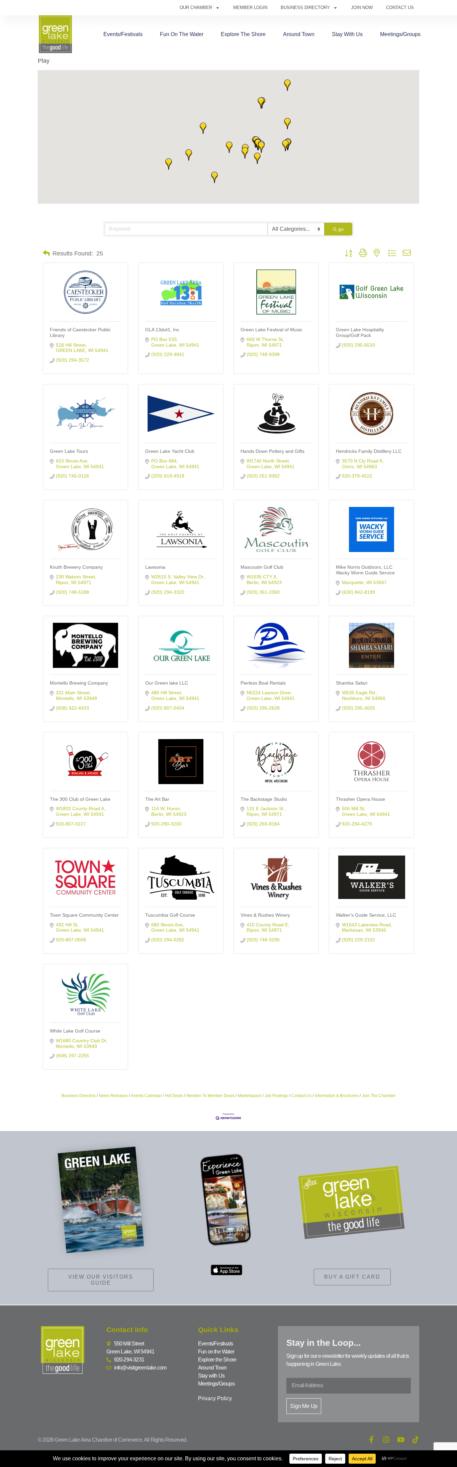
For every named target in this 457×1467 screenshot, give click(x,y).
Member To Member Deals (210, 1095)
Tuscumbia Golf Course (170, 915)
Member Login (250, 7)
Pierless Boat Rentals (263, 683)
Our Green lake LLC (166, 683)
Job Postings (276, 1095)
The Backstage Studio (264, 799)
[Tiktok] (415, 1439)
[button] (257, 158)
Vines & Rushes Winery (265, 915)
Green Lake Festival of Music (271, 329)
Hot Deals (174, 1095)
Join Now (362, 7)
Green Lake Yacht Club (169, 451)
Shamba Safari (351, 683)
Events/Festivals (123, 34)
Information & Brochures (337, 1095)
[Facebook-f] (371, 1439)
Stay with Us (347, 34)
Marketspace (249, 1095)
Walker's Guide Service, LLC (366, 915)
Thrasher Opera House (360, 799)
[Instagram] (386, 1439)
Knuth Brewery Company (76, 567)
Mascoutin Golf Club (262, 567)
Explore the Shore (243, 34)
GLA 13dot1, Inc (162, 329)
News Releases (113, 1095)
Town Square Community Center (84, 915)
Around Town (298, 34)
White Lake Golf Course (75, 1031)
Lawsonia (155, 567)
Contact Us (400, 7)
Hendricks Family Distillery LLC (368, 451)
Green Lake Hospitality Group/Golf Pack (360, 332)
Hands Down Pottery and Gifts (272, 451)
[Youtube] (400, 1439)
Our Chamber (196, 7)
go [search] (341, 229)
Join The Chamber (379, 1095)
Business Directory (305, 7)
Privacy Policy (215, 1398)
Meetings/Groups (400, 34)
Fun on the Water (181, 34)
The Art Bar (157, 799)
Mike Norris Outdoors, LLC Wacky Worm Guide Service (365, 569)
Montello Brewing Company (79, 683)
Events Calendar (146, 1095)
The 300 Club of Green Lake (80, 799)
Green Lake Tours (69, 451)
